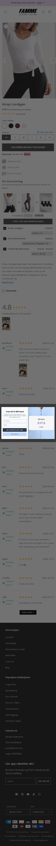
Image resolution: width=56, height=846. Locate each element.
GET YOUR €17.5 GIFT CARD (14, 430)
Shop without (14, 434)
